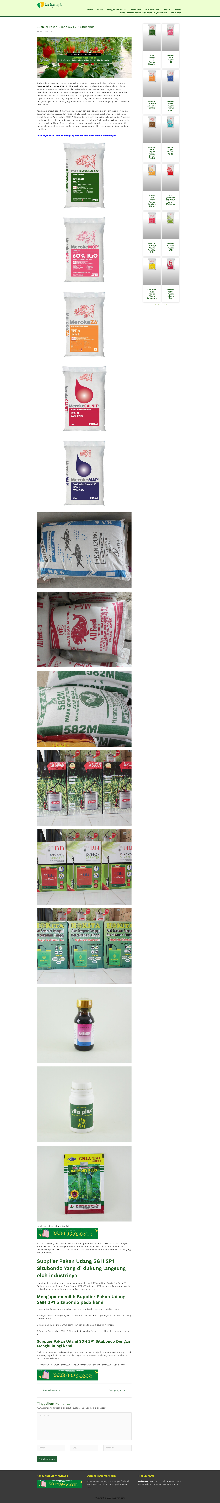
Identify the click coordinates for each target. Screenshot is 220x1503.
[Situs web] (117, 1448)
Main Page (176, 12)
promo (178, 9)
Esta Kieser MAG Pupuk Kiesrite (151, 59)
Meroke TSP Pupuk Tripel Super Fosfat (151, 152)
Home (90, 9)
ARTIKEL (40, 31)
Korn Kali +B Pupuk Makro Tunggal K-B (151, 247)
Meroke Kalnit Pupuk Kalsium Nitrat (170, 294)
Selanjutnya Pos (118, 1390)
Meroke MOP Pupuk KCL (170, 58)
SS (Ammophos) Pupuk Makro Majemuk (170, 199)
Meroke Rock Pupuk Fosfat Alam (170, 105)
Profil (100, 9)
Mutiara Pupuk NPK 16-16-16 (170, 150)
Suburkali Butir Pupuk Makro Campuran (152, 294)
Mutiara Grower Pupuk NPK (170, 246)
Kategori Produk (115, 9)
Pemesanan (135, 9)
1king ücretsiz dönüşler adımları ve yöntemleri (143, 12)
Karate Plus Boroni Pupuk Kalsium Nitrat (152, 200)
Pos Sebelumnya (50, 1390)
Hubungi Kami (152, 9)
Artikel (167, 9)
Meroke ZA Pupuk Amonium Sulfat (151, 104)
